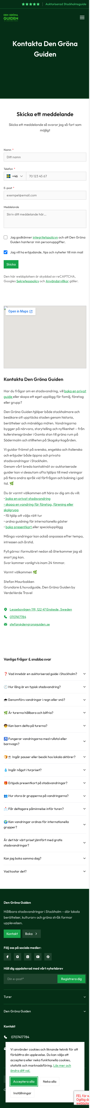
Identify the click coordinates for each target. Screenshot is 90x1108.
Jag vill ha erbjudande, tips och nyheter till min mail (46, 252)
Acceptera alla (23, 1081)
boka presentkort (19, 527)
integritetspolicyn (45, 237)
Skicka (11, 264)
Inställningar (22, 1093)
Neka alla (49, 1081)
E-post (9, 188)
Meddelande (11, 207)
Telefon (9, 169)
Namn (9, 149)
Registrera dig (71, 979)
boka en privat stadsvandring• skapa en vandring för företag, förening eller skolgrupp (38, 504)
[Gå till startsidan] (11, 17)
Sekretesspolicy (27, 281)
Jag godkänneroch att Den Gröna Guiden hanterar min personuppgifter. (47, 239)
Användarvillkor (57, 281)
